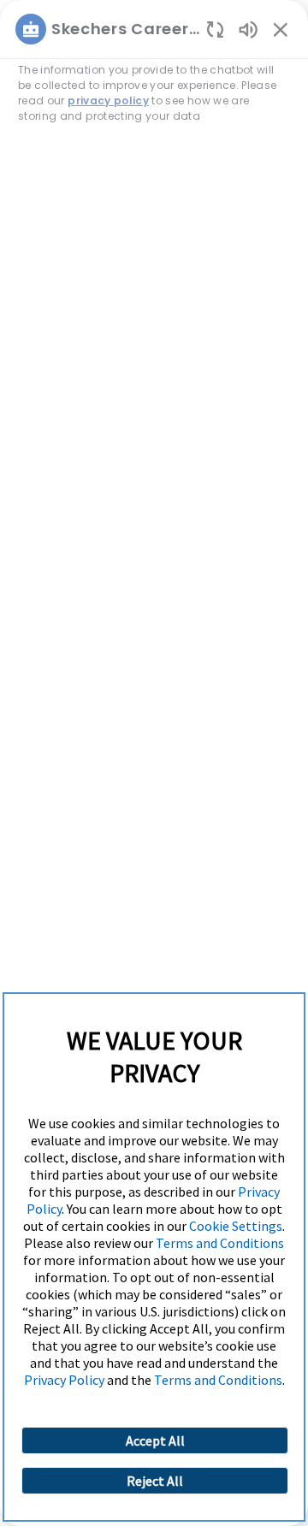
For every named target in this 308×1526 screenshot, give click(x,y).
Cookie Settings (235, 1225)
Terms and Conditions (220, 1242)
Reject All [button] (155, 1480)
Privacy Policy (64, 1379)
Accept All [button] (155, 1440)
